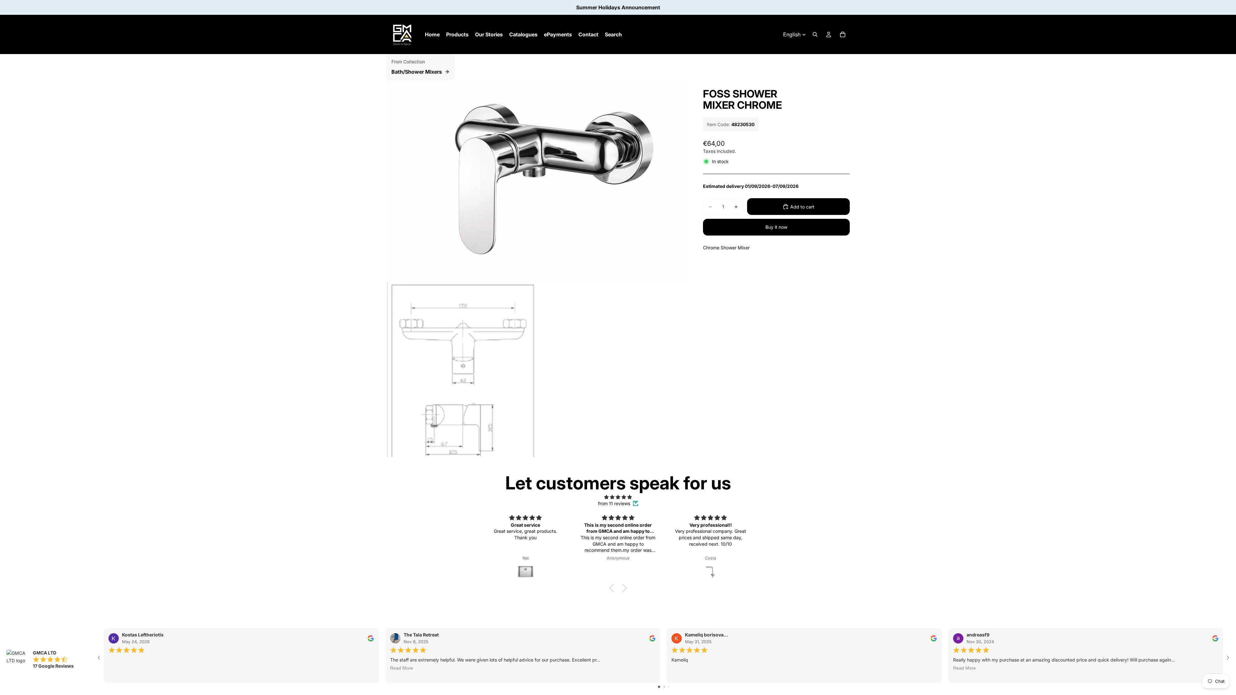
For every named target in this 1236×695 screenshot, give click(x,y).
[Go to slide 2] (664, 687)
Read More (401, 668)
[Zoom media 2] (461, 370)
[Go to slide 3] (668, 686)
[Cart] (843, 34)
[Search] (815, 34)
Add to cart (802, 206)
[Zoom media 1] (537, 180)
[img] (618, 497)
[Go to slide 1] (659, 687)
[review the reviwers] (371, 638)
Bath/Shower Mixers (416, 72)
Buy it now (776, 227)
